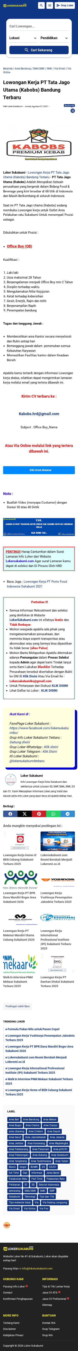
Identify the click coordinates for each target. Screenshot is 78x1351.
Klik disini (51, 747)
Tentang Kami (11, 1322)
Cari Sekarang (41, 50)
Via (36, 1202)
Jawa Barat (52, 1172)
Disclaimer (9, 1329)
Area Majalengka (58, 1143)
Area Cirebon (35, 1131)
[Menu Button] (49, 5)
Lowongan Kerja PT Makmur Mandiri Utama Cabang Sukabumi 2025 (19, 935)
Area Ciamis (32, 1125)
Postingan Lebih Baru (18, 1006)
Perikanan (14, 1184)
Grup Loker (67, 5)
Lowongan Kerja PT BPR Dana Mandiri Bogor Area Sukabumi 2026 (19, 897)
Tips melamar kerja (20, 1202)
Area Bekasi (49, 1119)
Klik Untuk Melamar (40, 470)
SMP (52, 1190)
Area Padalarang (18, 1149)
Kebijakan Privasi (13, 1335)
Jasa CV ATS (51, 1292)
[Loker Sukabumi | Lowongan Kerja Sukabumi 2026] (15, 5)
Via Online (29, 1208)
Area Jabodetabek (35, 1137)
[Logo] (39, 1248)
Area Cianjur (50, 1125)
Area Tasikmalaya (41, 1161)
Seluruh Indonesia (49, 1184)
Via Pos (44, 1208)
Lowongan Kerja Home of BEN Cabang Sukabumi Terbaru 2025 (19, 859)
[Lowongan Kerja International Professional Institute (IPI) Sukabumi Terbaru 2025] (58, 917)
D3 (43, 1166)
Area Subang (39, 1155)
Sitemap (47, 1304)
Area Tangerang (18, 1161)
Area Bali (14, 1119)
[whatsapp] (53, 814)
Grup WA (47, 1335)
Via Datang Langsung (55, 1202)
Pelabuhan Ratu (56, 1178)
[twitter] (24, 814)
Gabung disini (19, 742)
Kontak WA (48, 1322)
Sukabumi (14, 1196)
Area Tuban (61, 1161)
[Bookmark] (72, 111)
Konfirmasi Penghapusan (18, 1298)
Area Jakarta (57, 1137)
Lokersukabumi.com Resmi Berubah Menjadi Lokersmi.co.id (56, 859)
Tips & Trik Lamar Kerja (56, 1286)
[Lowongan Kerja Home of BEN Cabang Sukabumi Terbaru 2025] (20, 841)
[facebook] (10, 814)
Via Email (14, 1208)
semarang (14, 1190)
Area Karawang (36, 1143)
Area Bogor (15, 1125)
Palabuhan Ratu (18, 1178)
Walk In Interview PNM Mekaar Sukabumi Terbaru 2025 (18, 982)
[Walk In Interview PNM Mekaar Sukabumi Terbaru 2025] (20, 963)
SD (33, 1184)
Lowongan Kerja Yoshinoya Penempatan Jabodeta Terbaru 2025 (56, 897)
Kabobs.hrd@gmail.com (39, 414)
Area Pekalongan (18, 1155)
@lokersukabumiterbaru (26, 761)
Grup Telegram (50, 1329)
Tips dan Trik (47, 1196)
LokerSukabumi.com (24, 620)
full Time (14, 1172)
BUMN (34, 1166)
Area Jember (16, 1143)
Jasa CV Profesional (55, 1298)
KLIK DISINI (60, 686)
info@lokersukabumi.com (37, 1268)
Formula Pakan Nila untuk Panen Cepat (33, 1029)
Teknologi (30, 1196)
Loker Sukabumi (33, 1345)
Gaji (25, 1172)
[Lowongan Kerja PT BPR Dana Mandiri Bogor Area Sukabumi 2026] (20, 879)
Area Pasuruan (40, 1149)
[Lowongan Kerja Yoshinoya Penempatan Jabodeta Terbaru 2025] (58, 879)
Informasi (36, 1172)
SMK (42, 1190)
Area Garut (15, 1137)
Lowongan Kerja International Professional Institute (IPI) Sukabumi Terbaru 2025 (56, 939)
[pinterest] (39, 814)
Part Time (36, 1178)
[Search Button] (41, 5)
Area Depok (53, 1131)
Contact (7, 1292)
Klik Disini (30, 676)
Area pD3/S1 (60, 1149)
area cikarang (16, 1131)
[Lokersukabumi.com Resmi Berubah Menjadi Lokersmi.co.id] (58, 841)
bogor (23, 1166)
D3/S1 (52, 1166)
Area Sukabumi (59, 1155)
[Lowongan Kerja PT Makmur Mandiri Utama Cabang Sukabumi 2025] (20, 917)
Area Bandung (31, 1119)
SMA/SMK (30, 1190)
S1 (26, 1184)
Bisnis (12, 1166)
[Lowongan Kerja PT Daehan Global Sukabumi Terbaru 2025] (58, 963)
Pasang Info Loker (15, 1286)
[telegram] (68, 814)
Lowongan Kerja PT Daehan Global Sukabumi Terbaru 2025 (57, 982)
